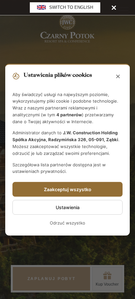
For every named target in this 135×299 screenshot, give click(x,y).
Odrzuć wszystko (67, 222)
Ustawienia (68, 207)
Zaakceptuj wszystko (67, 189)
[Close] (114, 7)
